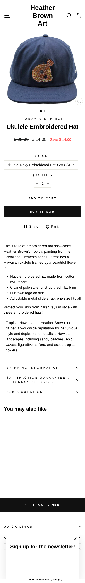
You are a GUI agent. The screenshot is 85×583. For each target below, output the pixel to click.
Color (41, 155)
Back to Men (45, 504)
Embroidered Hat (42, 119)
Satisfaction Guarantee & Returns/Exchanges (38, 380)
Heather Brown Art (42, 15)
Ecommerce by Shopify (49, 579)
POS (25, 579)
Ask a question (25, 391)
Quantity (42, 175)
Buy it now (42, 211)
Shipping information (33, 367)
